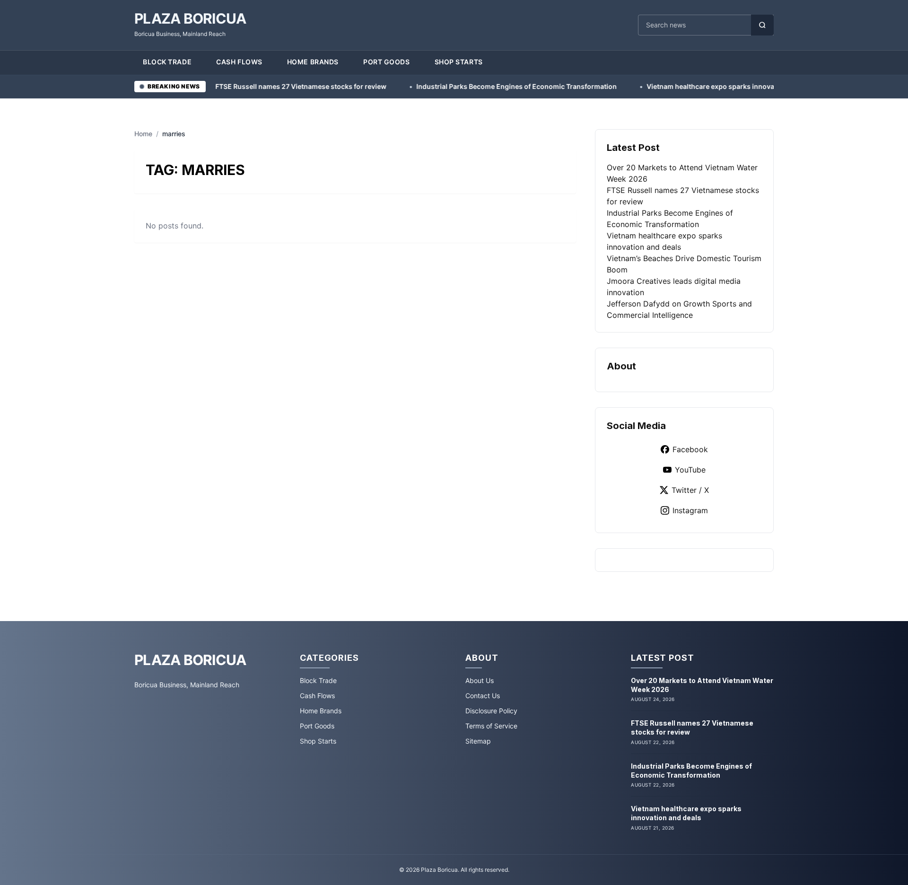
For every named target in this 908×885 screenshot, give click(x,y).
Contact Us (482, 696)
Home (143, 134)
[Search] (762, 25)
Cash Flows (239, 62)
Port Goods (386, 62)
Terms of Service (491, 726)
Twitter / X (690, 490)
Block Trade (167, 62)
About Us (479, 680)
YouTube (690, 469)
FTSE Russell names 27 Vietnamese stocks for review (255, 86)
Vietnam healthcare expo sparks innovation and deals (687, 86)
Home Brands (313, 62)
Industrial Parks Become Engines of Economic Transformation (470, 86)
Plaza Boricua (190, 18)
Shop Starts (459, 62)
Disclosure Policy (491, 711)
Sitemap (478, 741)
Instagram (690, 510)
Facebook (690, 449)
